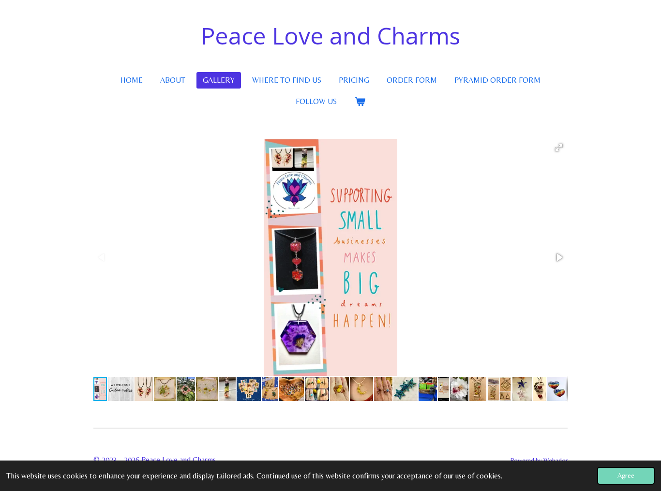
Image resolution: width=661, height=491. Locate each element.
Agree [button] (625, 475)
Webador (555, 460)
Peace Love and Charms (330, 35)
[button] (559, 147)
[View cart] (359, 101)
